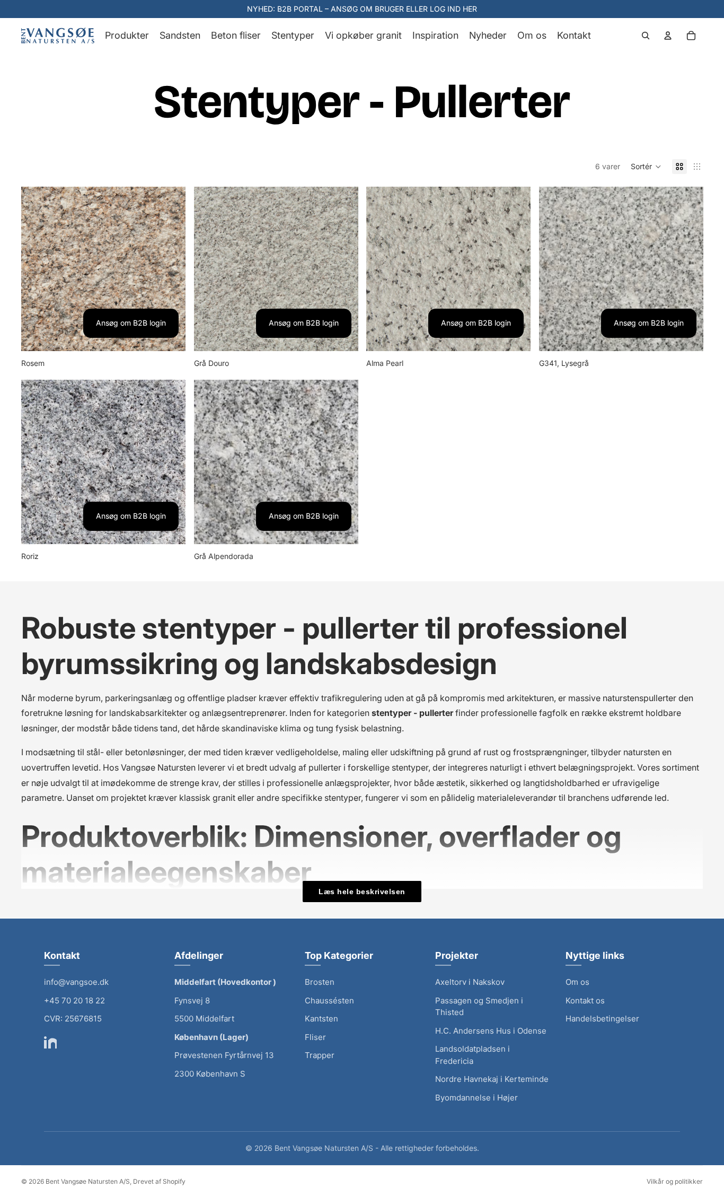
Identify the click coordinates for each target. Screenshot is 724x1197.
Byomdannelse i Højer (476, 1098)
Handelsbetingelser (602, 1018)
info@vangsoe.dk (76, 982)
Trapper (319, 1055)
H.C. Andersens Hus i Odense (490, 1031)
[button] (646, 166)
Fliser (315, 1037)
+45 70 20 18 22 (74, 1000)
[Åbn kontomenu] (667, 35)
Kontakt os (585, 1000)
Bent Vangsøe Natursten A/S (88, 1181)
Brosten (319, 982)
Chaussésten (329, 1000)
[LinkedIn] (50, 1042)
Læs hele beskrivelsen (362, 891)
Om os (577, 982)
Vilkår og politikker (675, 1181)
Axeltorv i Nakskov (470, 982)
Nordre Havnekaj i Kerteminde (492, 1079)
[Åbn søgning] (645, 35)
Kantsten (321, 1018)
